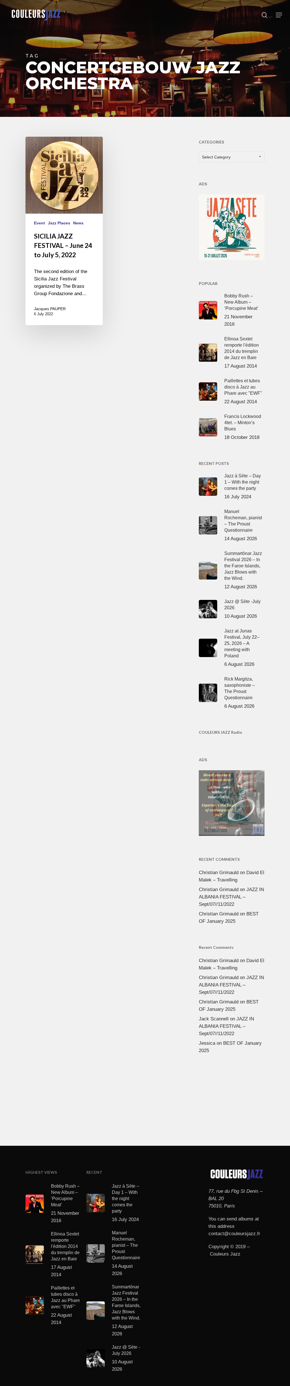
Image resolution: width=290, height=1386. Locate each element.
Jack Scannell (214, 1019)
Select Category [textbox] (216, 157)
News (78, 223)
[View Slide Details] (232, 226)
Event (39, 223)
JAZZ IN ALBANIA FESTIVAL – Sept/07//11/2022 (231, 897)
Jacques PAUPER (50, 308)
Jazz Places (59, 223)
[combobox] (232, 157)
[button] (279, 15)
